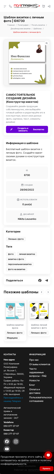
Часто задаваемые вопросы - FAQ (37, 372)
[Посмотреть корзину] (43, 6)
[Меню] (5, 6)
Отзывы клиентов (39, 364)
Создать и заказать (31, 129)
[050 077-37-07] (10, 6)
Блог (32, 384)
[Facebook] (7, 441)
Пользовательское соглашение (40, 399)
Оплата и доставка (34, 391)
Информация (37, 354)
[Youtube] (7, 449)
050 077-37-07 (11, 426)
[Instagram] (16, 441)
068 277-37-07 (11, 433)
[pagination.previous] (41, 292)
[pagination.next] (48, 292)
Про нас (34, 359)
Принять (46, 468)
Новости (34, 380)
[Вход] (48, 6)
